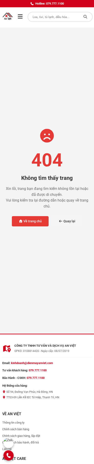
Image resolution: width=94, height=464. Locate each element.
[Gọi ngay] (8, 455)
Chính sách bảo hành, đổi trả (20, 442)
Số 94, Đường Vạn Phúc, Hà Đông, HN (29, 391)
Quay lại (69, 221)
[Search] (85, 16)
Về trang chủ (32, 221)
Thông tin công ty (13, 422)
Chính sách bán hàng (15, 429)
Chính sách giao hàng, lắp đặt (21, 436)
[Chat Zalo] (8, 443)
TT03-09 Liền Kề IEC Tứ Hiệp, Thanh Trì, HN (32, 397)
